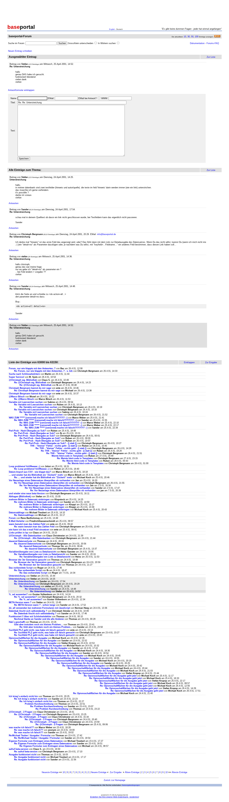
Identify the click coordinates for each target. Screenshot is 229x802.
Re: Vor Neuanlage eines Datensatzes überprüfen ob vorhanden (47, 483)
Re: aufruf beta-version (26, 751)
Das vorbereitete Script (21, 568)
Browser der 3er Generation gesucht (27, 559)
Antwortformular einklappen (21, 90)
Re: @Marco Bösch (24, 399)
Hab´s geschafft (17, 622)
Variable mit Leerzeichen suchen (26, 402)
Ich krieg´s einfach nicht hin (23, 696)
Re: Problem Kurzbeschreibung (46, 706)
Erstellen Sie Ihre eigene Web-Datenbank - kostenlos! (114, 797)
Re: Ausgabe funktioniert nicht (30, 757)
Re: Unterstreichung (24, 581)
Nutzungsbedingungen (131, 785)
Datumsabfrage (16, 512)
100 (196, 36)
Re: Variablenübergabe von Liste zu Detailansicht (39, 554)
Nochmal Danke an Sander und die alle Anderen (39, 619)
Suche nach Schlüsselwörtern (24, 374)
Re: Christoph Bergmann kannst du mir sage (37, 390)
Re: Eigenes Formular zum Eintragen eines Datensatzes (43, 743)
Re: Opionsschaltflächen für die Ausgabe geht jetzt (110, 675)
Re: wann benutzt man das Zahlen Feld (34, 526)
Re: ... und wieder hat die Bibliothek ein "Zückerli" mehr (43, 477)
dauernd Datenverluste (20, 541)
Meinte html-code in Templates (67, 456)
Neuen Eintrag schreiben (20, 51)
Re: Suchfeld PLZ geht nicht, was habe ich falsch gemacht (44, 632)
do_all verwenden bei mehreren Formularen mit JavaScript (39, 608)
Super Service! (16, 377)
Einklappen (189, 362)
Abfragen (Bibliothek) (20, 496)
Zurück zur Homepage (114, 780)
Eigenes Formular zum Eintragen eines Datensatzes (36, 741)
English (112, 29)
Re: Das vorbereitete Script (28, 570)
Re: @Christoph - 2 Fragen (28, 714)
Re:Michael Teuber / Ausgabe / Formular (30, 735)
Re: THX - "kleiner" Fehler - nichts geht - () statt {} (61, 448)
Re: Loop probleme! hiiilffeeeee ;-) (31, 469)
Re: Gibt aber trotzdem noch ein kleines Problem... (45, 627)
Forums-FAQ (213, 43)
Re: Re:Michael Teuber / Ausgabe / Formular (37, 738)
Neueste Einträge (50, 772)
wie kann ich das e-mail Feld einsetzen (29, 529)
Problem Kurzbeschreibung (39, 704)
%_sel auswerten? (18, 594)
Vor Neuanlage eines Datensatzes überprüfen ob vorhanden (39, 480)
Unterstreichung (17, 576)
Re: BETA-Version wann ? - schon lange (34, 605)
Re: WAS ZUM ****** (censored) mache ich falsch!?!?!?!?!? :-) (45, 420)
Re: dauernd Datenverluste (27, 543)
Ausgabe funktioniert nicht (22, 754)
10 (185, 36)
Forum (12, 518)
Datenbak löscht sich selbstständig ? (28, 611)
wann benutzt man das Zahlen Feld (27, 524)
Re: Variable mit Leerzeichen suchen (33, 404)
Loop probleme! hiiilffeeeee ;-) (24, 466)
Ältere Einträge (132, 772)
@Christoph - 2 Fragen (20, 712)
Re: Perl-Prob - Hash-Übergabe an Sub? (34, 433)
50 (192, 36)
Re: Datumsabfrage (24, 515)
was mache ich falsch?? (21, 727)
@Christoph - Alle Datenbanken (25, 535)
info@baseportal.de (106, 234)
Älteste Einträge (179, 772)
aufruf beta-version (18, 749)
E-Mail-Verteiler (17, 521)
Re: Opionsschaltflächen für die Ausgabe (35, 640)
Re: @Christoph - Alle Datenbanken (32, 538)
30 (188, 36)
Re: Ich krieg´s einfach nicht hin (30, 699)
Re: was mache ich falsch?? (28, 730)
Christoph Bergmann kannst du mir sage (30, 388)
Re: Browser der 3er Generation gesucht (34, 562)
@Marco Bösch (17, 396)
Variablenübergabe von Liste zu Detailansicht (32, 551)
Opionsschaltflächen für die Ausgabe (28, 638)
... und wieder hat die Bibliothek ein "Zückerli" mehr (36, 475)
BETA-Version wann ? (20, 602)
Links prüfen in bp (18, 532)
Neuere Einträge (98, 772)
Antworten (13, 203)
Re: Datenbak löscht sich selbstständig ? (35, 613)
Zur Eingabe (116, 772)
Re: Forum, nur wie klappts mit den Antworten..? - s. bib (43, 371)
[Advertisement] (114, 11)
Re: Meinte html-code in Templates (75, 458)
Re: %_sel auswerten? (25, 597)
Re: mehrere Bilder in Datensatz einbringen (36, 502)
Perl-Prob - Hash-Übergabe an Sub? (27, 430)
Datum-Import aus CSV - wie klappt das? (30, 472)
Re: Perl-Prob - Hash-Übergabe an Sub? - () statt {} (51, 443)
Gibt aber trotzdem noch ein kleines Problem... (38, 624)
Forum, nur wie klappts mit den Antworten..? (32, 368)
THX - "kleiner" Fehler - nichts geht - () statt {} (53, 446)
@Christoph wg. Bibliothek (23, 380)
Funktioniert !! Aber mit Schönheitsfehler (30, 616)
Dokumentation (197, 43)
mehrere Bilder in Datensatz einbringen (29, 499)
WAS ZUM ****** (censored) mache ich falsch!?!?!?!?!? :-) (38, 417)
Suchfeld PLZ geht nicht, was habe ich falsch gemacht (37, 630)
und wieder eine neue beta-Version (27, 493)
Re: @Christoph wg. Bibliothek (30, 382)
